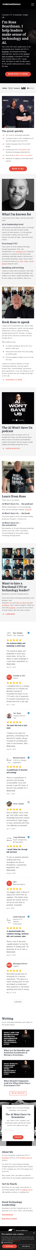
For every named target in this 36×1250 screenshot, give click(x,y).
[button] (18, 1243)
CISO (26, 261)
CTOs (10, 603)
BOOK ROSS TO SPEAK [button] (18, 74)
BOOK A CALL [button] (18, 169)
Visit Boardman (7, 1215)
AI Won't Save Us (26, 1158)
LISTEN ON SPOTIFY (13, 449)
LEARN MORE (10, 614)
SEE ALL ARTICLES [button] (18, 1093)
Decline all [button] (26, 1246)
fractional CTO (21, 252)
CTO (16, 261)
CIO (21, 261)
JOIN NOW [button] (18, 1137)
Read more (17, 1241)
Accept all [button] (9, 1246)
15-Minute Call (26, 1190)
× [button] (34, 1233)
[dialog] (18, 1240)
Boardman (5, 52)
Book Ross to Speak (9, 1219)
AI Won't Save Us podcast (23, 155)
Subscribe (28, 509)
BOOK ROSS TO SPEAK (14, 380)
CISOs (24, 603)
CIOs (17, 603)
